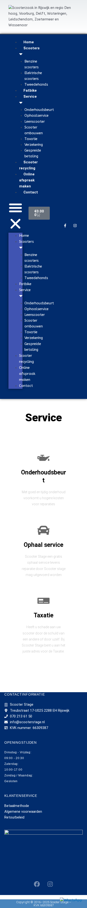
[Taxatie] (43, 601)
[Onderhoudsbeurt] (43, 458)
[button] (15, 216)
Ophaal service (43, 544)
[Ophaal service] (43, 530)
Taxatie (43, 615)
